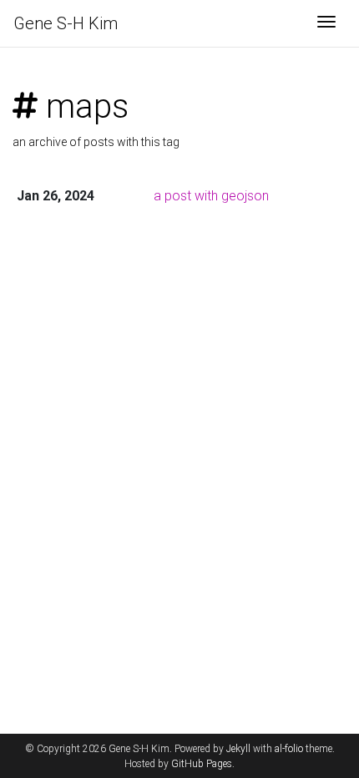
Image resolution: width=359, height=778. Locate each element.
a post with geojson (211, 196)
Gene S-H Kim (65, 23)
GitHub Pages (201, 764)
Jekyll (238, 749)
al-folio (289, 749)
